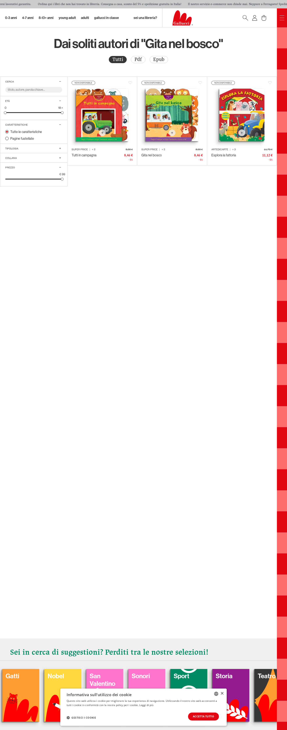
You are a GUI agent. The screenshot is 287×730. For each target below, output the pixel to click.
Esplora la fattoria (223, 155)
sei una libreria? (145, 18)
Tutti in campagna (84, 155)
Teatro (246, 676)
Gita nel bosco (151, 155)
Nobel (35, 676)
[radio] (118, 59)
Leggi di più (146, 705)
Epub (159, 59)
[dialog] (143, 707)
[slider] (5, 112)
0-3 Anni (11, 18)
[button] (81, 717)
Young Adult (67, 18)
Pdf (138, 59)
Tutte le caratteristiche (26, 132)
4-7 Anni (28, 18)
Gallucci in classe (106, 18)
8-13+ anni (46, 18)
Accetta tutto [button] (203, 716)
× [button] (222, 693)
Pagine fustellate (22, 138)
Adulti (85, 18)
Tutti (117, 59)
